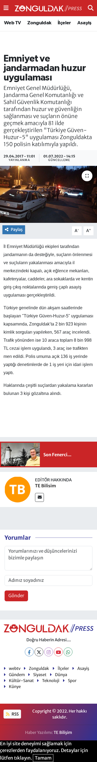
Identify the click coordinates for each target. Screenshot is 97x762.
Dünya (61, 674)
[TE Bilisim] (17, 489)
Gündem (17, 674)
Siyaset (39, 674)
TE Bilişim (63, 732)
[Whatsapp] (68, 651)
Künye (15, 686)
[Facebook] (29, 651)
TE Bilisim (45, 485)
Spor (72, 680)
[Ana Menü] (6, 8)
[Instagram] (48, 651)
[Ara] (90, 8)
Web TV (12, 23)
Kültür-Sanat (21, 680)
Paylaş (17, 229)
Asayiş (84, 23)
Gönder (16, 596)
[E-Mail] (39, 497)
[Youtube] (58, 651)
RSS (15, 714)
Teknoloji (50, 680)
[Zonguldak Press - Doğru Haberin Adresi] (48, 8)
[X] (38, 651)
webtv (14, 668)
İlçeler (64, 23)
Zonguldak (39, 23)
